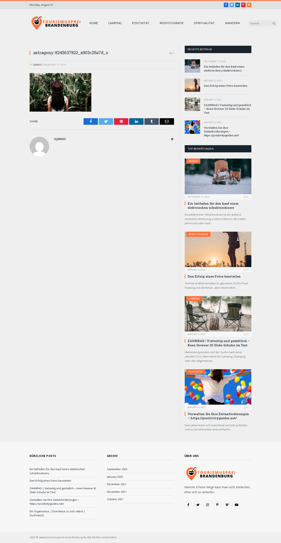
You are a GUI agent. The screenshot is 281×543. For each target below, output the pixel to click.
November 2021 (117, 492)
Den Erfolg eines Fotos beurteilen (225, 86)
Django (37, 64)
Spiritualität (204, 23)
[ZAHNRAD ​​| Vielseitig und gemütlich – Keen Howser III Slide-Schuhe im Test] (192, 104)
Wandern (232, 23)
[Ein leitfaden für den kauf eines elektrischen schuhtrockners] (192, 66)
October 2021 (115, 499)
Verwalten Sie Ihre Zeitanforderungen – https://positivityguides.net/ (221, 131)
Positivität (140, 23)
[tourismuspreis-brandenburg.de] (55, 23)
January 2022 (115, 477)
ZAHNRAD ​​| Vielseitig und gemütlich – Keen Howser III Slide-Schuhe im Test (227, 108)
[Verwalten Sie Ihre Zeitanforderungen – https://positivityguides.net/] (192, 127)
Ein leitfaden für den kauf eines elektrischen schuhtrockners (224, 68)
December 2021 (116, 484)
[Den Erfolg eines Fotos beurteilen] (192, 85)
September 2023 (117, 469)
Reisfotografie (171, 23)
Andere (193, 161)
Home (93, 23)
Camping (115, 23)
